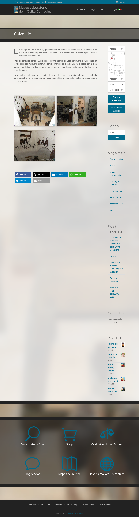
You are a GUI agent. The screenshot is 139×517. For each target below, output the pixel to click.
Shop (102, 9)
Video (112, 210)
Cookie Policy (105, 505)
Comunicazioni (116, 159)
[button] (23, 174)
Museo (80, 9)
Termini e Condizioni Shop (65, 505)
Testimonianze (116, 204)
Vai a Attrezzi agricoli (116, 109)
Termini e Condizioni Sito (39, 505)
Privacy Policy (88, 505)
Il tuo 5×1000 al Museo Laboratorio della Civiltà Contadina (115, 243)
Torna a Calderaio (116, 99)
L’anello (113, 256)
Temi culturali (115, 197)
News (112, 165)
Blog (92, 9)
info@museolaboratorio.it (54, 2)
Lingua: (114, 9)
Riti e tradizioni (116, 191)
